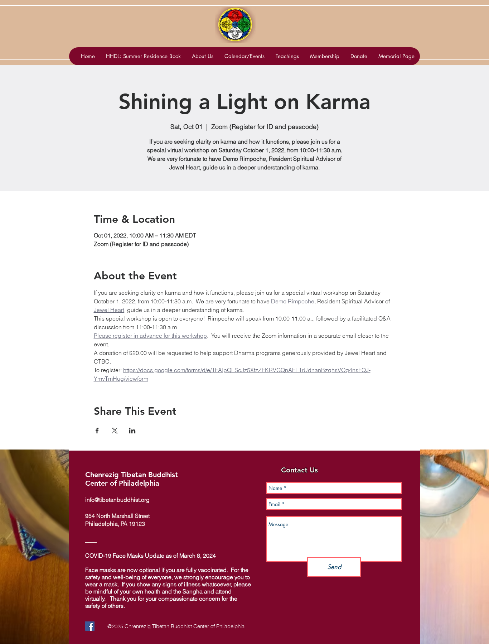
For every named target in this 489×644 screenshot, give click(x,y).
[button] (244, 56)
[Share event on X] (114, 430)
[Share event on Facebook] (97, 430)
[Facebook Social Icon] (90, 626)
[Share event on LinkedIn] (132, 430)
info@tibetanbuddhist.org (117, 499)
